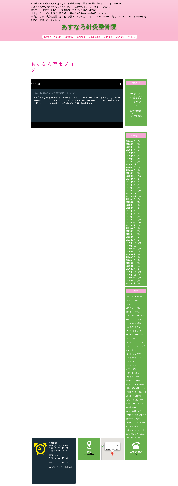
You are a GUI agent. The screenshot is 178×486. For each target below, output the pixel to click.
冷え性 (128, 396)
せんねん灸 (130, 304)
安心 (139, 411)
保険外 (141, 384)
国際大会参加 (131, 407)
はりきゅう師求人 (133, 312)
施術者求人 (130, 423)
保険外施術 (130, 388)
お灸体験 (134, 300)
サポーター (139, 335)
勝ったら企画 (138, 400)
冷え (136, 392)
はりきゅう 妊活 (133, 308)
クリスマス (137, 319)
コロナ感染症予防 (133, 327)
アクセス (89, 451)
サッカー (129, 335)
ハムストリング (139, 346)
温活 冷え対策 (132, 434)
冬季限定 (129, 392)
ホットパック (131, 361)
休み (136, 384)
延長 (136, 415)
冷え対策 (142, 392)
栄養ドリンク (131, 430)
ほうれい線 (140, 316)
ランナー (138, 373)
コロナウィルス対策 (134, 323)
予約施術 (129, 381)
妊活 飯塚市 (131, 411)
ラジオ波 (129, 373)
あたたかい (139, 296)
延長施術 (142, 415)
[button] (120, 84)
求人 (139, 430)
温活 (144, 430)
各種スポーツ (131, 403)
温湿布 (142, 434)
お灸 (128, 300)
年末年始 (129, 415)
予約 (138, 377)
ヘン (141, 358)
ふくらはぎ (130, 316)
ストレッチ (130, 339)
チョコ (128, 346)
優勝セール (140, 388)
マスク (140, 369)
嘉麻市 (140, 403)
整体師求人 (130, 419)
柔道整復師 (140, 423)
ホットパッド (131, 365)
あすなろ (129, 296)
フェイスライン (132, 358)
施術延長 (139, 419)
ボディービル (131, 369)
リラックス (130, 377)
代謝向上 (129, 384)
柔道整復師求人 (132, 426)
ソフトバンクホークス (134, 342)
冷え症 (128, 400)
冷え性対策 (137, 396)
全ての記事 (36, 84)
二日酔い (138, 381)
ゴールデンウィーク (134, 331)
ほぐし (128, 319)
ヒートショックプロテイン (136, 354)
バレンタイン (131, 350)
